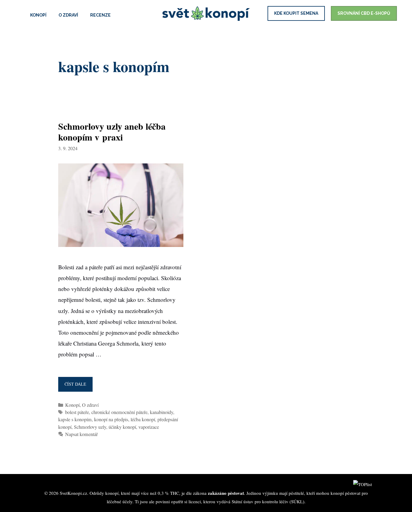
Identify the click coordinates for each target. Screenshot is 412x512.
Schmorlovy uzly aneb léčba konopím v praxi (112, 131)
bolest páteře (77, 412)
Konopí (38, 15)
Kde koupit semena (296, 13)
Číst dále (77, 386)
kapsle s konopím (75, 419)
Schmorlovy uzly (90, 427)
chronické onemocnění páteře (119, 412)
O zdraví (68, 15)
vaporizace (148, 427)
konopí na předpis (111, 419)
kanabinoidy (161, 412)
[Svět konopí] (206, 14)
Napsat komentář (81, 434)
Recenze (100, 15)
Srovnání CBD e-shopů (364, 13)
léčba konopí (143, 419)
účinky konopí (122, 427)
